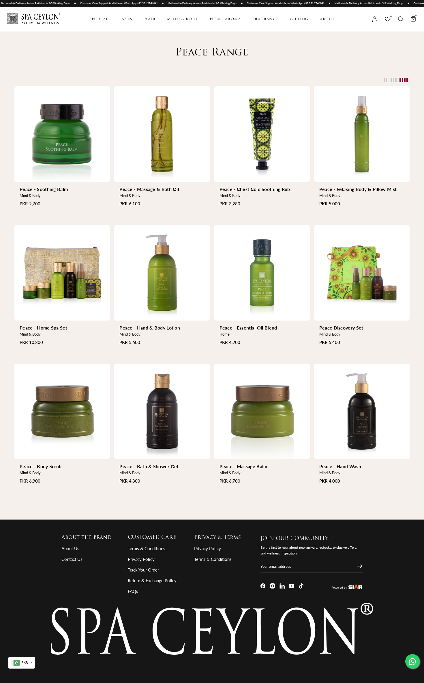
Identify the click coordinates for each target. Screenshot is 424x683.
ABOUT (327, 19)
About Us (70, 548)
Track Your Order (143, 569)
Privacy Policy (141, 559)
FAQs (133, 591)
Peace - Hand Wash (340, 466)
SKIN (127, 19)
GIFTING (299, 19)
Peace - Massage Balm (243, 466)
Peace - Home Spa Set (43, 327)
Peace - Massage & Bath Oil (149, 189)
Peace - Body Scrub (40, 466)
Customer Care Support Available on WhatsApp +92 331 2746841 (110, 3)
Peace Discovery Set (341, 327)
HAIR (149, 19)
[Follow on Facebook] (263, 585)
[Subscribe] (359, 566)
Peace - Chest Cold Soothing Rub (254, 189)
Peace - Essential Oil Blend (248, 327)
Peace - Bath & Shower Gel (148, 466)
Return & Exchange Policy (152, 580)
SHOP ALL (100, 19)
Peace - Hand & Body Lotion (149, 327)
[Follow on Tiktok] (301, 585)
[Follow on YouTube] (291, 585)
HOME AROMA (225, 19)
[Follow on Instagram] (272, 585)
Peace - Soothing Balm (44, 189)
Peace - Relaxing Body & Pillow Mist (358, 189)
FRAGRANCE (265, 19)
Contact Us (71, 559)
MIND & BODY (182, 19)
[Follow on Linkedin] (282, 585)
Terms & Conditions (146, 548)
